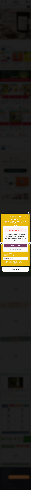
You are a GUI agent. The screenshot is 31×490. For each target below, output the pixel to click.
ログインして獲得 (15, 245)
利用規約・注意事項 (9, 258)
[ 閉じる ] (15, 269)
